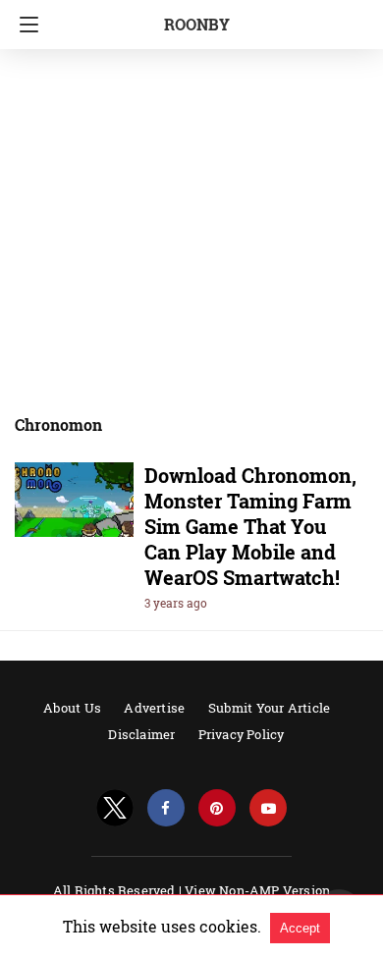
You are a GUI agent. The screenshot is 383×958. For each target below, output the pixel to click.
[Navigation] (24, 24)
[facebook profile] (166, 808)
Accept (300, 928)
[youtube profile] (268, 808)
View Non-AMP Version (257, 890)
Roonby (197, 24)
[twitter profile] (115, 808)
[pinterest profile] (217, 808)
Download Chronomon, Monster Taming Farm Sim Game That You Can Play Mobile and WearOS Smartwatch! (250, 526)
